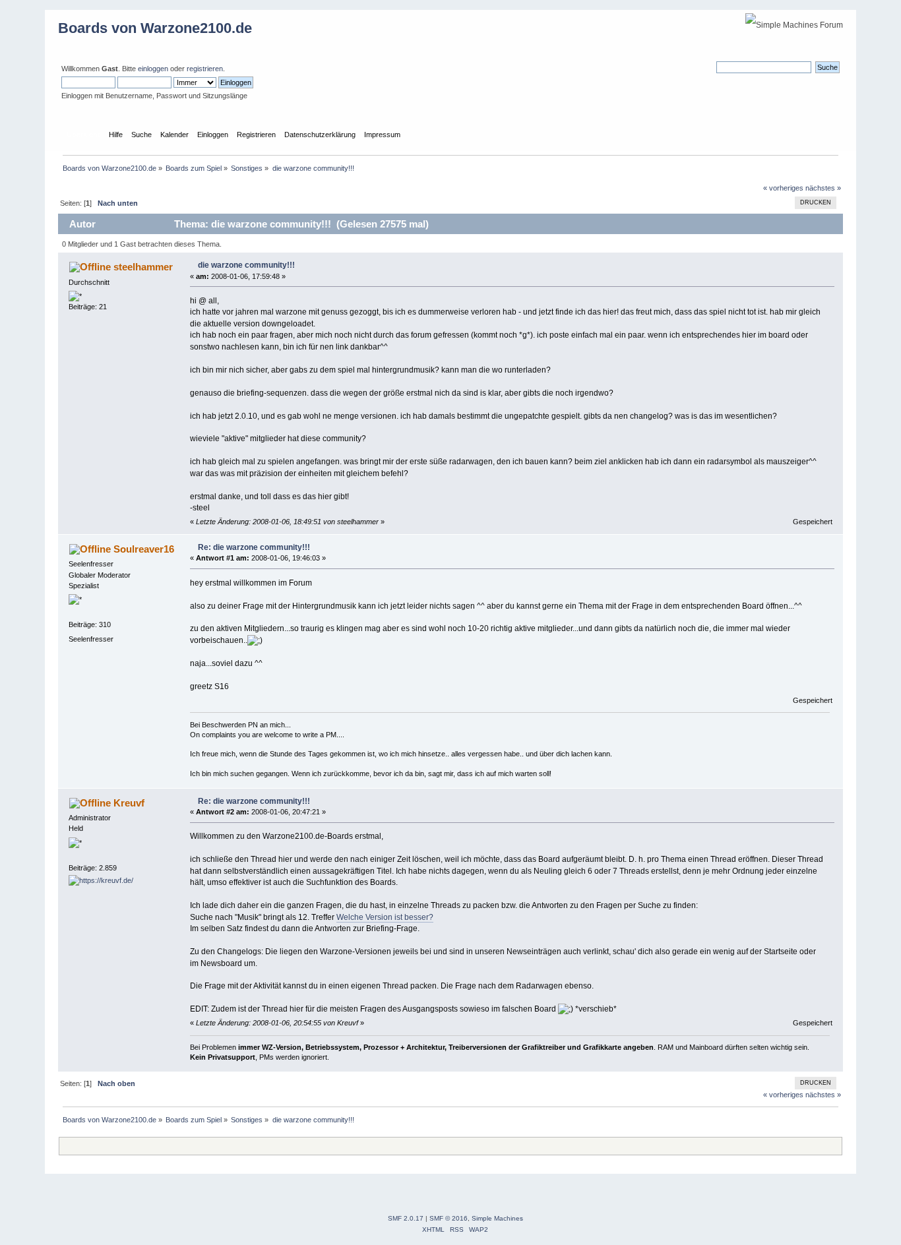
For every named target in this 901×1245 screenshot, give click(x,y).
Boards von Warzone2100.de (155, 28)
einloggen (153, 69)
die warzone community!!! (246, 265)
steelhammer (143, 266)
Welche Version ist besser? (384, 917)
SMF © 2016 (448, 1218)
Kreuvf (128, 802)
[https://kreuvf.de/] (101, 880)
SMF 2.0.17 (405, 1218)
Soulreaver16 (143, 549)
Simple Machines (497, 1218)
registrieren (205, 69)
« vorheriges (783, 188)
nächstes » (823, 188)
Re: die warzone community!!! (254, 547)
